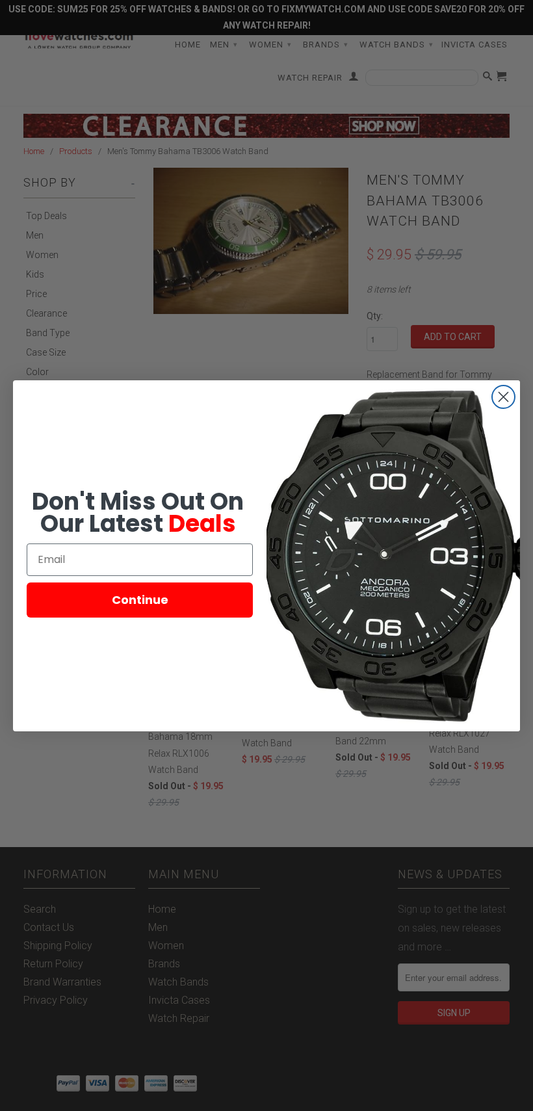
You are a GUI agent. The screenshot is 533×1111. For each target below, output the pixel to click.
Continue (140, 600)
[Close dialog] (503, 397)
